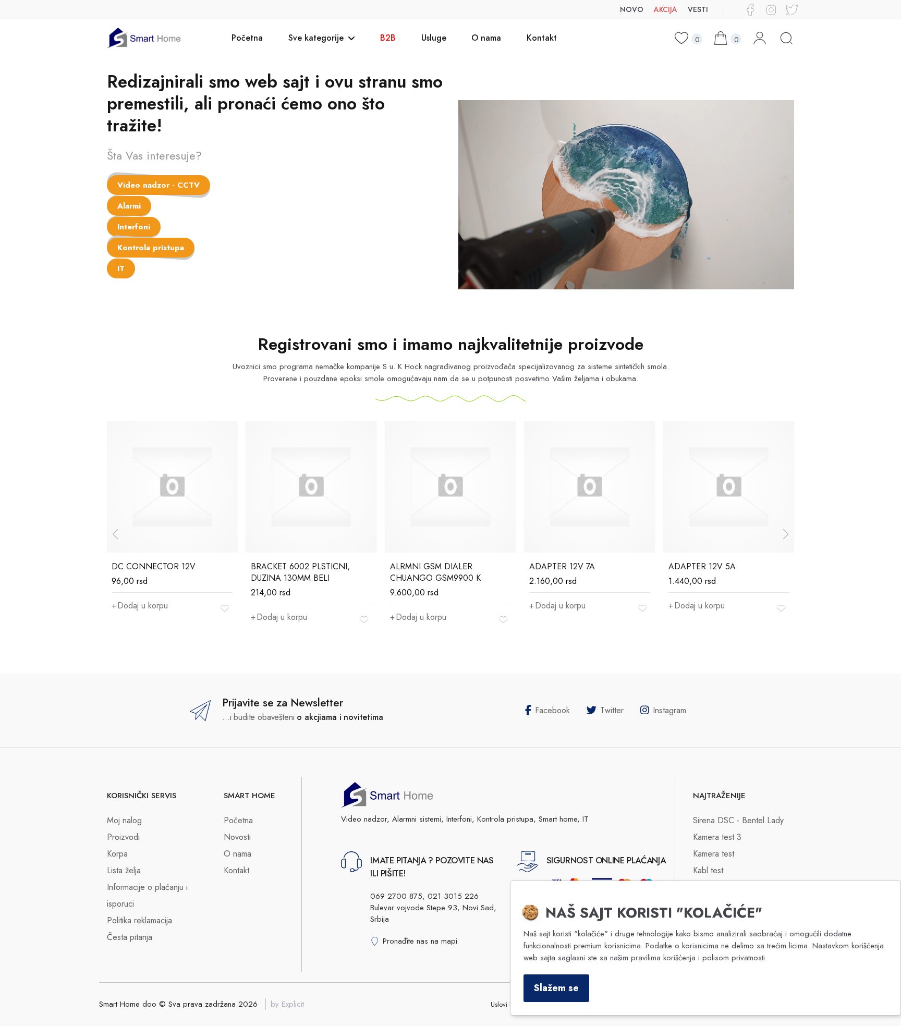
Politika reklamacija (139, 920)
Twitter (612, 710)
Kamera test (713, 854)
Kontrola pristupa (150, 247)
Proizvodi (123, 837)
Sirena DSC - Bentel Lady (738, 820)
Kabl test (708, 870)
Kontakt (542, 38)
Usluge (433, 38)
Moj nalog (124, 820)
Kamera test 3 (717, 837)
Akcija (665, 9)
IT (121, 268)
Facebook (552, 710)
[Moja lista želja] (683, 38)
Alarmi (129, 206)
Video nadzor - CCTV (158, 185)
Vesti (698, 9)
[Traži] (786, 38)
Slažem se (556, 988)
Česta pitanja (129, 937)
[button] (786, 534)
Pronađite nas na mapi (420, 941)
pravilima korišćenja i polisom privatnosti (698, 957)
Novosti (237, 837)
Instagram (669, 710)
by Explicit (287, 1004)
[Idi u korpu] (722, 38)
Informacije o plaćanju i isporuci (147, 895)
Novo (631, 9)
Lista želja (124, 870)
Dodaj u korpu (142, 606)
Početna (247, 38)
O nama (486, 38)
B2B (388, 38)
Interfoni (133, 227)
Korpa (117, 854)
